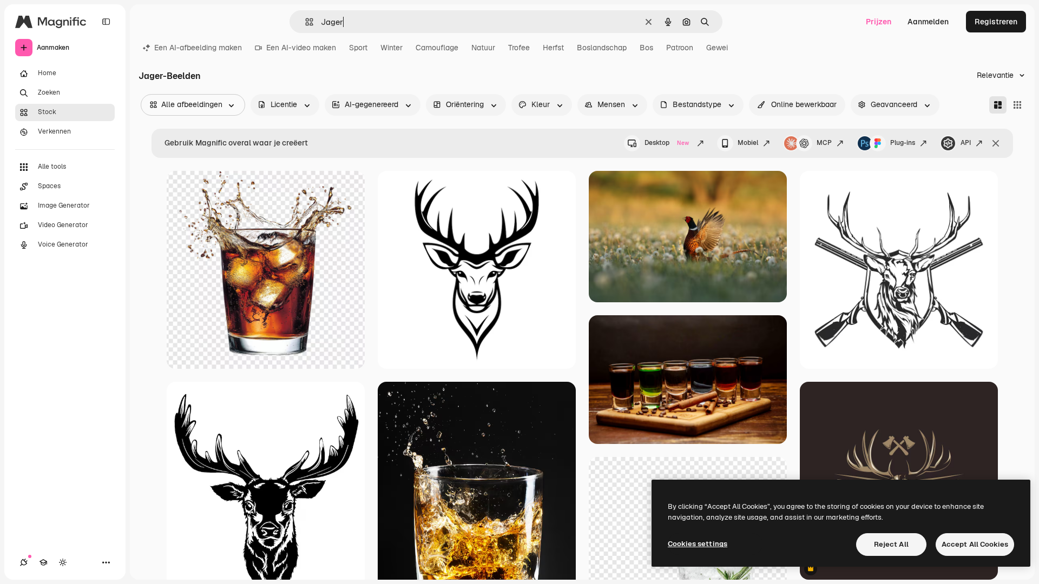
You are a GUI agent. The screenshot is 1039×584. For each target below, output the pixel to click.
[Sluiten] (995, 143)
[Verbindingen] (23, 562)
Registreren (996, 21)
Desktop (667, 142)
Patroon (679, 47)
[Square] (1017, 105)
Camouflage (437, 47)
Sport (358, 47)
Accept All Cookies (975, 544)
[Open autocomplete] (305, 22)
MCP (824, 142)
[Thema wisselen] (62, 562)
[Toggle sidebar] (106, 21)
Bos (646, 47)
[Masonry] (998, 105)
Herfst (553, 47)
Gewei (717, 47)
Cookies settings (697, 543)
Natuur (483, 47)
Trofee (519, 47)
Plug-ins (902, 142)
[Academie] (43, 562)
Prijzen (878, 21)
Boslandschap (602, 47)
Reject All (891, 544)
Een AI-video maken (301, 47)
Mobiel (748, 142)
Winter (391, 47)
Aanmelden (928, 21)
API (966, 142)
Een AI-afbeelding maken (198, 47)
